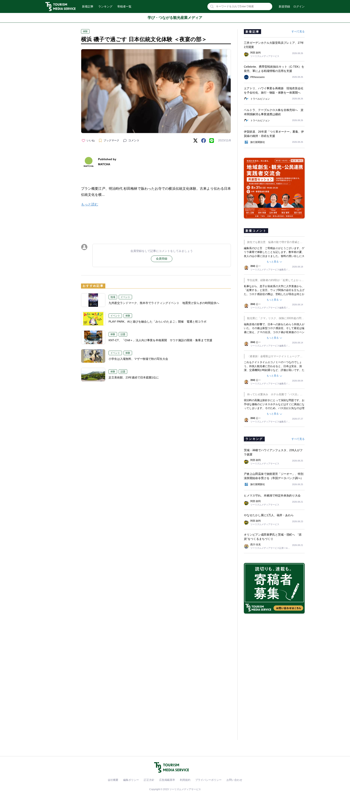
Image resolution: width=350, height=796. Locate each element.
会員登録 (161, 258)
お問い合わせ (234, 779)
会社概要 (113, 779)
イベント (125, 297)
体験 (85, 31)
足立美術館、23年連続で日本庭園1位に (134, 377)
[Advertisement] (156, 222)
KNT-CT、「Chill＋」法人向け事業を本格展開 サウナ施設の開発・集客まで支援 (160, 340)
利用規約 (185, 779)
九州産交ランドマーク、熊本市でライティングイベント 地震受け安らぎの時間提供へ (164, 303)
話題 (123, 334)
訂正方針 (149, 779)
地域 (112, 297)
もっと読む (89, 204)
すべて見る (298, 31)
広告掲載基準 (167, 779)
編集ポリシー (131, 779)
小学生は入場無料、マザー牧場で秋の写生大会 (138, 358)
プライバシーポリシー (208, 779)
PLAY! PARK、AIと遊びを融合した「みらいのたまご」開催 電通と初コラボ (157, 321)
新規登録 (284, 6)
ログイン (299, 6)
